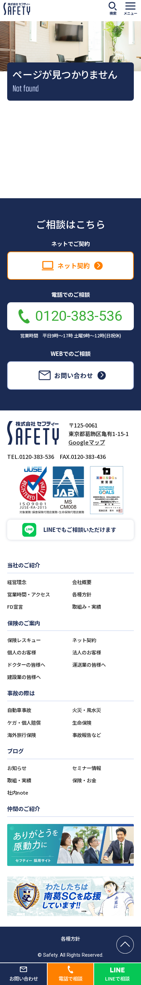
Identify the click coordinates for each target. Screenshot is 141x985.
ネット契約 (84, 639)
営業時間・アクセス (28, 594)
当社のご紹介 (23, 565)
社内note (17, 792)
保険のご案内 (23, 623)
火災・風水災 (86, 709)
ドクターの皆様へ (26, 664)
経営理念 (16, 581)
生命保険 (81, 722)
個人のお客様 (21, 652)
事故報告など (86, 734)
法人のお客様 (86, 652)
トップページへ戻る (70, 181)
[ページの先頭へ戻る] (125, 945)
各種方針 (81, 594)
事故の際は (21, 693)
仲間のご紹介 (23, 809)
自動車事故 (19, 709)
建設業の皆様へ (24, 676)
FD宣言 (15, 606)
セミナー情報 (86, 767)
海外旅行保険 (21, 734)
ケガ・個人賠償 (24, 722)
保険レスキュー (24, 639)
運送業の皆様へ (89, 664)
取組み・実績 (86, 606)
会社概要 (81, 581)
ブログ (15, 751)
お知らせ (16, 767)
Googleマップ (86, 442)
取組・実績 (19, 780)
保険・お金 (84, 780)
